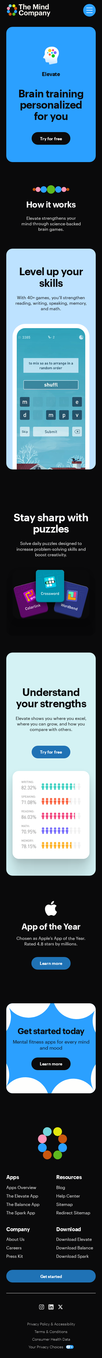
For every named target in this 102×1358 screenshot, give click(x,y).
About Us (15, 1239)
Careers (14, 1247)
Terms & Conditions (51, 1331)
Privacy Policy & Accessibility (51, 1324)
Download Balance (74, 1247)
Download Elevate (74, 1239)
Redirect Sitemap (73, 1212)
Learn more (51, 963)
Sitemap (64, 1204)
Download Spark (72, 1256)
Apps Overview (21, 1187)
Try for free (51, 138)
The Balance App (22, 1204)
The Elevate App (22, 1195)
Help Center (68, 1195)
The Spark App (20, 1212)
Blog (60, 1187)
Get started (51, 1276)
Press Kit (14, 1256)
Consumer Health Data (51, 1339)
